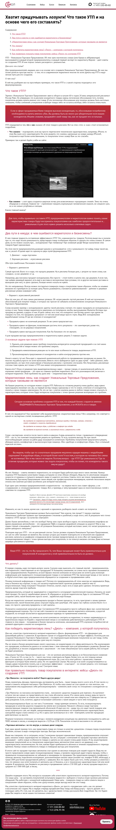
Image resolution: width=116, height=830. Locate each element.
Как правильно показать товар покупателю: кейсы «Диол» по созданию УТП (46, 53)
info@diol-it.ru (77, 807)
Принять (106, 822)
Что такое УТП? (19, 34)
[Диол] (10, 4)
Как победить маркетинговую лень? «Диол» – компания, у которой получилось (47, 49)
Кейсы (42, 4)
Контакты (73, 4)
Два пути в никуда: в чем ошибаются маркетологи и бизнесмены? (41, 38)
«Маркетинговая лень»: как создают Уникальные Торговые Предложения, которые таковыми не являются (59, 41)
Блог (6, 814)
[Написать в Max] (90, 4)
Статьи (12, 814)
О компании (31, 4)
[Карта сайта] (9, 801)
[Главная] (6, 801)
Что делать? (17, 45)
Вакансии (62, 4)
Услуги (51, 4)
